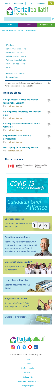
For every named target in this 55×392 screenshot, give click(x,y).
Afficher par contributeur (16, 73)
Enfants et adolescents (15, 52)
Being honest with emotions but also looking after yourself (20, 101)
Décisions (10, 45)
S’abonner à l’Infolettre (16, 316)
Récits (8, 67)
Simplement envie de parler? (18, 261)
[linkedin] (36, 347)
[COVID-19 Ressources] (27, 185)
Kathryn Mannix (15, 106)
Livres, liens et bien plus (16, 280)
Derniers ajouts (12, 77)
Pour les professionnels (15, 63)
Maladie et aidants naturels (17, 56)
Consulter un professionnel (17, 237)
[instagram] (13, 347)
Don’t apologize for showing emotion (20, 147)
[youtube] (30, 347)
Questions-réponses (14, 218)
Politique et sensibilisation (17, 60)
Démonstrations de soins (16, 48)
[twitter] (24, 347)
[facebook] (18, 347)
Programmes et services (16, 298)
